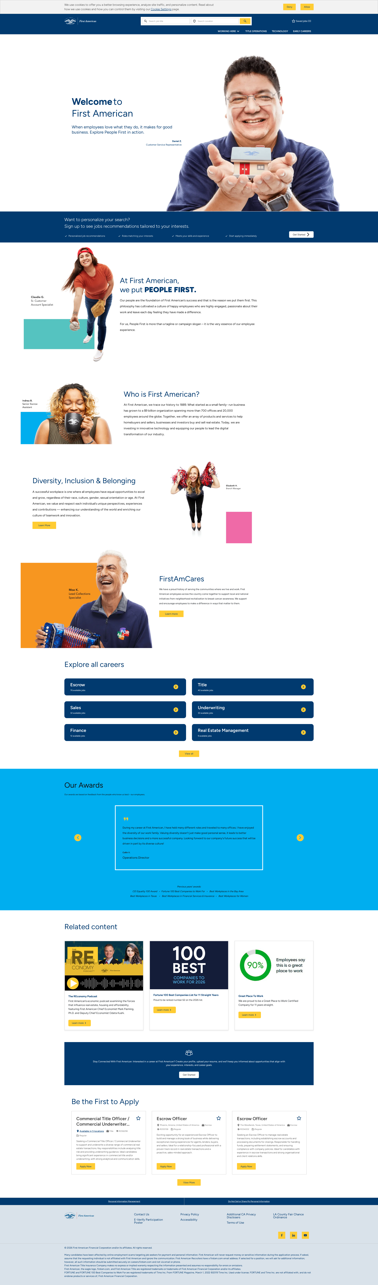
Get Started (299, 234)
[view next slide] (300, 837)
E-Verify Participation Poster (148, 1221)
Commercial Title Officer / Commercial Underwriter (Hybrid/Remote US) (102, 1121)
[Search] (245, 21)
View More (189, 1182)
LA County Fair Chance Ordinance (288, 1216)
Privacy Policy (189, 1214)
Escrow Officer (172, 1118)
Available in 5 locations (90, 1131)
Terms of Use (235, 1222)
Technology (280, 31)
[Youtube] (305, 1235)
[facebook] (281, 1235)
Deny (289, 6)
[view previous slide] (77, 837)
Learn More (44, 525)
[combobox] (166, 21)
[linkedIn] (293, 1235)
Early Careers (302, 31)
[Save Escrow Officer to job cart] (218, 1118)
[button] (189, 753)
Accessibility (188, 1219)
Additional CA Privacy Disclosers (241, 1216)
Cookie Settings (161, 9)
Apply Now (86, 1166)
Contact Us (141, 1214)
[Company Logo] (80, 21)
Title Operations (256, 31)
